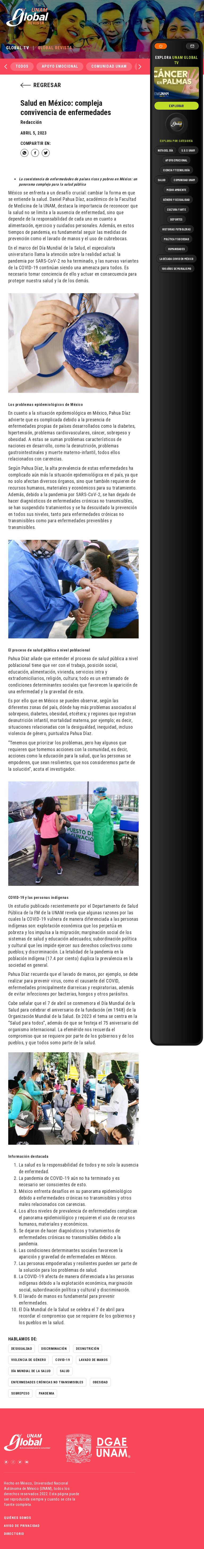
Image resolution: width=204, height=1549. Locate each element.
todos (22, 66)
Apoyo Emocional (60, 66)
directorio (14, 1534)
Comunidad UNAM (109, 66)
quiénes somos (17, 1518)
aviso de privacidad (22, 1526)
